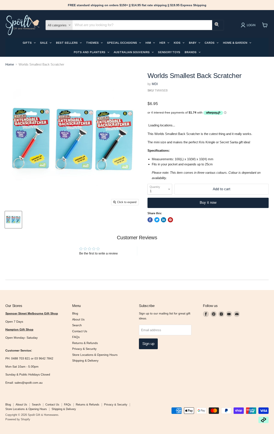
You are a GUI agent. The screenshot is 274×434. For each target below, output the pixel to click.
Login (251, 25)
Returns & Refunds (85, 343)
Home (9, 64)
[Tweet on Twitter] (156, 219)
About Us (78, 319)
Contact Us (79, 331)
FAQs (76, 337)
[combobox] (142, 25)
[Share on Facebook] (150, 219)
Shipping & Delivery (85, 360)
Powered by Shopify (17, 419)
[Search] (218, 25)
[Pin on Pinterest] (170, 219)
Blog (75, 313)
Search (77, 325)
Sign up (148, 344)
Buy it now (208, 203)
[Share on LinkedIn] (163, 219)
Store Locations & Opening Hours (95, 354)
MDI (155, 84)
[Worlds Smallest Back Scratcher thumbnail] (13, 219)
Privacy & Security (84, 348)
